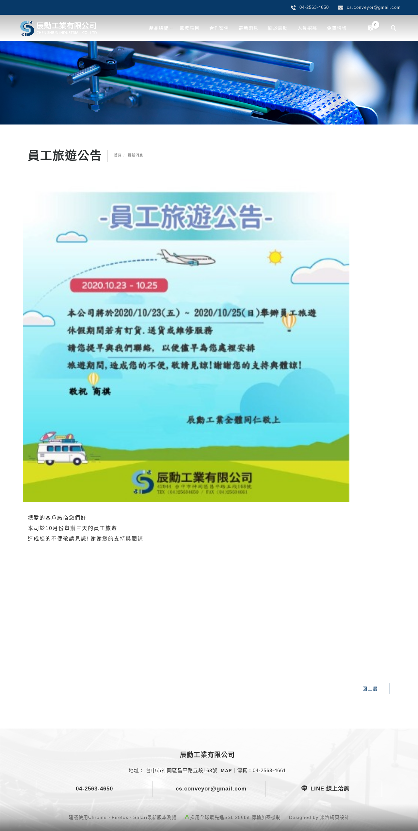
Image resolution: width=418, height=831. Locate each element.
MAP (226, 770)
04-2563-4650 (93, 789)
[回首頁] (59, 28)
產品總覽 (159, 28)
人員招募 (307, 28)
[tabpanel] (209, 83)
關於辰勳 (278, 28)
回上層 (370, 688)
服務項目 (190, 28)
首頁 (118, 155)
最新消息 (248, 28)
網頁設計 (339, 817)
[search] (394, 29)
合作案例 (219, 28)
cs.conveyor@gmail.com (210, 789)
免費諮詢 (336, 28)
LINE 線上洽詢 (330, 789)
